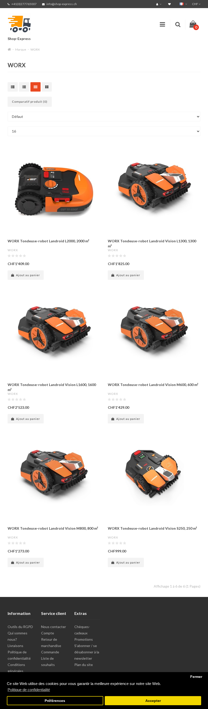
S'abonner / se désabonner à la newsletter (86, 651)
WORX (35, 49)
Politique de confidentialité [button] (29, 689)
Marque (20, 49)
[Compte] (159, 4)
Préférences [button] (55, 701)
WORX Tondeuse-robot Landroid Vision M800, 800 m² (53, 528)
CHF (195, 4)
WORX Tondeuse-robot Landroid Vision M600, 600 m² (153, 384)
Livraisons (15, 645)
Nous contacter (53, 627)
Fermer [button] (196, 677)
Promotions (83, 639)
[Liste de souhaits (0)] (170, 4)
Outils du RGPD (20, 627)
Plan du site (83, 664)
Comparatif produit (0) (29, 101)
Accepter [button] (153, 701)
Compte (47, 633)
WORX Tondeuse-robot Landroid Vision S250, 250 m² (152, 528)
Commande (50, 652)
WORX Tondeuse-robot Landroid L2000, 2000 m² (48, 241)
